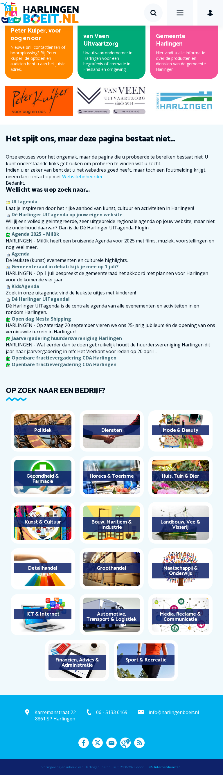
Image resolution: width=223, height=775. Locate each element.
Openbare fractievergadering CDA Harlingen (64, 358)
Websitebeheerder (82, 176)
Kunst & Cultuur (42, 522)
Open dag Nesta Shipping (41, 319)
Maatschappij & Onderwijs (180, 571)
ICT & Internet (43, 614)
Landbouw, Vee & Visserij (180, 525)
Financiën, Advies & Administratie (77, 663)
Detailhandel (42, 568)
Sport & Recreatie (146, 660)
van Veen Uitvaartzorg (100, 40)
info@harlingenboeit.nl (174, 712)
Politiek (42, 430)
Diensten (111, 430)
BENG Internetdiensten (163, 767)
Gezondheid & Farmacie (42, 479)
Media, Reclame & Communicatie (180, 617)
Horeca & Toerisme (111, 476)
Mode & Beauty (180, 430)
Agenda (21, 254)
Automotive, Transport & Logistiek (111, 617)
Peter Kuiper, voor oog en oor (35, 35)
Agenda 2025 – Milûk (35, 234)
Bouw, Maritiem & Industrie (111, 525)
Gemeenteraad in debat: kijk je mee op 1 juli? (65, 266)
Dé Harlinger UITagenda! (41, 299)
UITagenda (24, 201)
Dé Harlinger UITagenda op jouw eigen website (67, 214)
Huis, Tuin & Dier (180, 476)
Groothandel (111, 568)
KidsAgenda (25, 286)
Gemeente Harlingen (170, 40)
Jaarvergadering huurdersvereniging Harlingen (67, 338)
